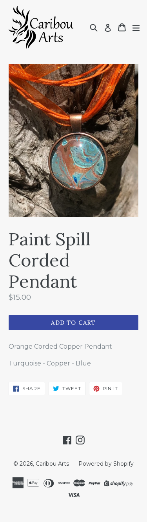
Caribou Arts (52, 463)
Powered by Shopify (106, 463)
